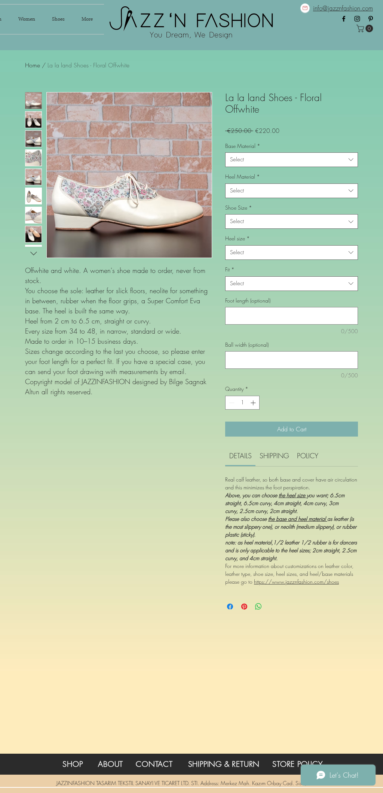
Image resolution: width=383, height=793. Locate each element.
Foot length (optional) (247, 300)
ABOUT (110, 764)
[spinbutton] (242, 402)
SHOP (72, 764)
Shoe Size (238, 207)
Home (32, 65)
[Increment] (253, 402)
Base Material (242, 145)
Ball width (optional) (247, 344)
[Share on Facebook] (230, 606)
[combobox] (291, 159)
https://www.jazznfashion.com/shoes (296, 581)
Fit (230, 269)
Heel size (237, 238)
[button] (365, 28)
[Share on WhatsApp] (258, 606)
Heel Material (242, 176)
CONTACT (154, 764)
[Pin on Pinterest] (244, 606)
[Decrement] (231, 402)
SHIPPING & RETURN (224, 764)
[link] (240, 455)
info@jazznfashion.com (343, 8)
